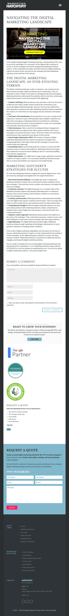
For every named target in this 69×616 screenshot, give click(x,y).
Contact (32, 246)
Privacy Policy (40, 610)
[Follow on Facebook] (23, 601)
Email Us (25, 586)
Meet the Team (26, 535)
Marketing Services (27, 529)
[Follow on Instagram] (27, 601)
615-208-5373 (28, 583)
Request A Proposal (27, 541)
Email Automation (29, 570)
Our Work (24, 532)
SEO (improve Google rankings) (18, 412)
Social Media (13, 417)
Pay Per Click (27, 561)
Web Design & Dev (29, 567)
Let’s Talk (34, 339)
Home (23, 526)
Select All (9, 425)
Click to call (18, 472)
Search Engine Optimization (32, 558)
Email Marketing (14, 421)
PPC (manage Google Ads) (17, 414)
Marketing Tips (26, 538)
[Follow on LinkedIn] (31, 601)
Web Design (12, 419)
